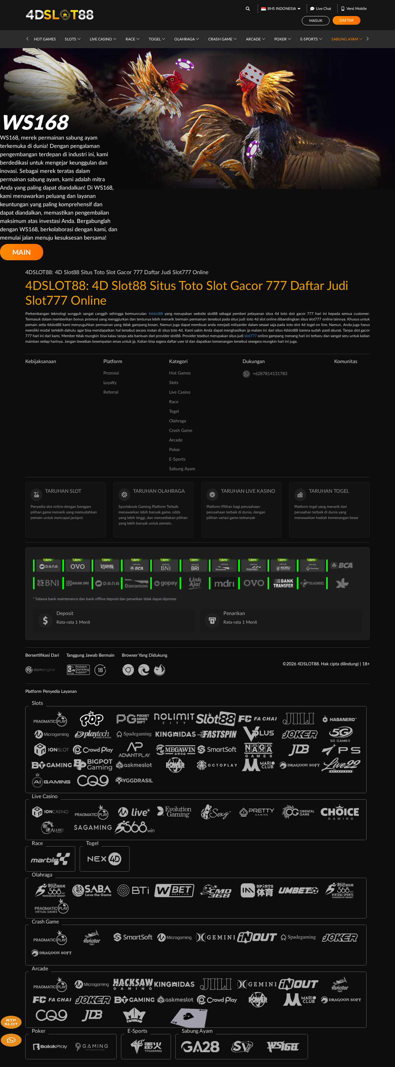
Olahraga (185, 39)
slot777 (250, 336)
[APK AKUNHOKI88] (10, 1022)
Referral (110, 392)
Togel (155, 39)
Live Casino (101, 39)
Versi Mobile (357, 8)
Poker (281, 39)
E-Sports (309, 39)
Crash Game (220, 39)
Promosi (111, 373)
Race (131, 39)
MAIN (21, 252)
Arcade (254, 39)
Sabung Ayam (345, 39)
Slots (71, 39)
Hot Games (45, 39)
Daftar (346, 20)
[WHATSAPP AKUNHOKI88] (10, 1040)
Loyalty (110, 383)
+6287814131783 (270, 374)
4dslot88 (155, 314)
